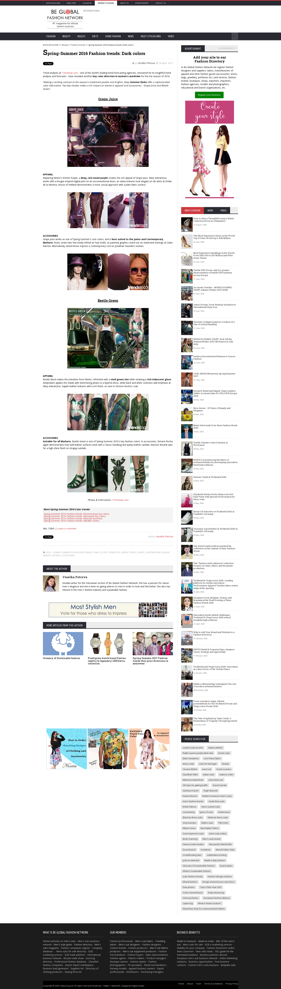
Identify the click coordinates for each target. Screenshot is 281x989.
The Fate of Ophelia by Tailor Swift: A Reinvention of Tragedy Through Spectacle (215, 719)
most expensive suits (193, 833)
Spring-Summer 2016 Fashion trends (73, 552)
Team (198, 983)
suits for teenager (208, 763)
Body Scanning (190, 838)
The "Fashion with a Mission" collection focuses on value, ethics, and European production (213, 566)
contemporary (153, 552)
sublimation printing (216, 855)
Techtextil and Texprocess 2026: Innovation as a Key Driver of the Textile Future (215, 668)
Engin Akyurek (211, 790)
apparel (56, 555)
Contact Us (160, 3)
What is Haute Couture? (209, 903)
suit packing (188, 812)
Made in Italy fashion (214, 860)
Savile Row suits (217, 801)
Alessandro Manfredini (220, 844)
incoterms (206, 849)
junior (165, 552)
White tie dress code (218, 817)
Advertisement (142, 3)
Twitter (106, 985)
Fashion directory (83, 944)
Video (171, 36)
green (124, 552)
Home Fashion (113, 36)
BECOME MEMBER (226, 48)
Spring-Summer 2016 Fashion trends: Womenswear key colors (76, 513)
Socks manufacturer (193, 892)
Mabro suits (207, 822)
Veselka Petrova (146, 63)
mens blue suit (215, 779)
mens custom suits (210, 806)
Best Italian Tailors (210, 828)
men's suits (70, 941)
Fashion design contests (220, 876)
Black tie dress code (192, 817)
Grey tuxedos (189, 822)
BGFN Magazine (53, 3)
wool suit (206, 769)
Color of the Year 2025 (210, 887)
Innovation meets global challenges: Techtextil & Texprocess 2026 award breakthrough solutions (212, 617)
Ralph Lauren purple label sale (198, 753)
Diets (95, 36)
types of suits (206, 812)
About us (124, 3)
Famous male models (193, 844)
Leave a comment (66, 528)
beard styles (226, 865)
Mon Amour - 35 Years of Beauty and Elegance (211, 409)
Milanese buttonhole (193, 779)
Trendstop (114, 552)
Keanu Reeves (190, 795)
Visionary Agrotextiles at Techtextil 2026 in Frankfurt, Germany (215, 530)
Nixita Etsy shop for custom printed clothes (204, 908)
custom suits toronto (193, 747)
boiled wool (224, 812)
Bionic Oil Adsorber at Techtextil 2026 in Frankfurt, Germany (213, 513)
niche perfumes (190, 897)
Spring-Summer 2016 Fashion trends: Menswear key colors (75, 516)
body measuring (216, 892)
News (131, 36)
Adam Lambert (215, 747)
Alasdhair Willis (190, 774)
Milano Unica (189, 828)
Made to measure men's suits (217, 795)
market (47, 555)
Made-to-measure (186, 941)
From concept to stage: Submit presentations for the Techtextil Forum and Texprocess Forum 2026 (215, 704)
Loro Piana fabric (212, 758)
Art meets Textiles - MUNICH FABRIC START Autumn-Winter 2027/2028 (212, 288)
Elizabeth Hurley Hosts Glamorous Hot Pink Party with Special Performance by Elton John (214, 497)
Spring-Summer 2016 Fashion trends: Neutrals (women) (73, 518)
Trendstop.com (70, 72)
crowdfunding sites (192, 855)
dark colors (100, 552)
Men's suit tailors (144, 941)
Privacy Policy (232, 983)
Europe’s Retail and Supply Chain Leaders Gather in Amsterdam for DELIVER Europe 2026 (215, 393)
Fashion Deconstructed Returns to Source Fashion (214, 357)
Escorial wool (189, 849)
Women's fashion (106, 3)
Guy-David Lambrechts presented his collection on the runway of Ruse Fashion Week (214, 548)
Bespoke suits (228, 965)
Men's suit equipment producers (139, 951)
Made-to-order (206, 941)
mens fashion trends (193, 801)
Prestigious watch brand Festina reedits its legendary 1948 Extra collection (107, 661)
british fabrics (189, 806)
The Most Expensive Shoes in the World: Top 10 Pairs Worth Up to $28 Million (214, 237)
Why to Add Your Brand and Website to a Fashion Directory (213, 633)
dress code (188, 763)
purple (132, 552)
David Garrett (219, 785)
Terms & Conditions (213, 983)
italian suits (208, 774)
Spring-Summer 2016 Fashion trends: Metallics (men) (71, 520)
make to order (226, 774)
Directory (71, 3)
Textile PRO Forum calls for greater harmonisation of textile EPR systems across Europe (212, 273)
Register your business (209, 94)
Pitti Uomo (223, 822)
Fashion (51, 36)
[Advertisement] (175, 18)
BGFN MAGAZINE (51, 45)
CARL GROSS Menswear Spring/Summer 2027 (214, 375)
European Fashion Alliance (217, 897)
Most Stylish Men (151, 36)
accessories (68, 555)
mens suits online (217, 833)
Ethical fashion (190, 881)
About (190, 983)
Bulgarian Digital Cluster (133, 985)
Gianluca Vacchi (190, 790)
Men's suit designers (129, 944)
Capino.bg (188, 903)
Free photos (189, 887)
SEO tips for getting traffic (195, 785)
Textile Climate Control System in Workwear (210, 444)
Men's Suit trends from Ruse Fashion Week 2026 (215, 426)
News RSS (116, 985)
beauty (225, 763)
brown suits (224, 753)
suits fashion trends (193, 876)
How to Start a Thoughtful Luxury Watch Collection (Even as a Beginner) (213, 219)
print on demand (191, 860)
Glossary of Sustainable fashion (61, 658)
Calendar (87, 3)
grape (140, 552)
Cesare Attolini (190, 769)
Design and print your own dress (218, 881)
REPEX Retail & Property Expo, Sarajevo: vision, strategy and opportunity (214, 650)
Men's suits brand (211, 838)
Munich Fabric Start (225, 849)
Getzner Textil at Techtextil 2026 (209, 477)
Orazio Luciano (223, 769)
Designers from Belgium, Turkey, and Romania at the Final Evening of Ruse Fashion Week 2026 (212, 600)
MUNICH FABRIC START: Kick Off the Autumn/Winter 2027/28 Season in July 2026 (213, 342)
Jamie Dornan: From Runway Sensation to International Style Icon (214, 306)
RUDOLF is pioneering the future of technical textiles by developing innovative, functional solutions (215, 462)
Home (181, 983)
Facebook (96, 985)
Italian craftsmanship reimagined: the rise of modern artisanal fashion (214, 685)
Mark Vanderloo (191, 758)
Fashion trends (78, 45)
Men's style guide (63, 944)
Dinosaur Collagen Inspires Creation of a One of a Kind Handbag (214, 323)
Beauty (66, 36)
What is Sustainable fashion (197, 871)
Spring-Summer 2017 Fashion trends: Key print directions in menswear (150, 661)
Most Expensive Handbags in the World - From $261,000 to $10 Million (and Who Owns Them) (214, 255)
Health (81, 36)
